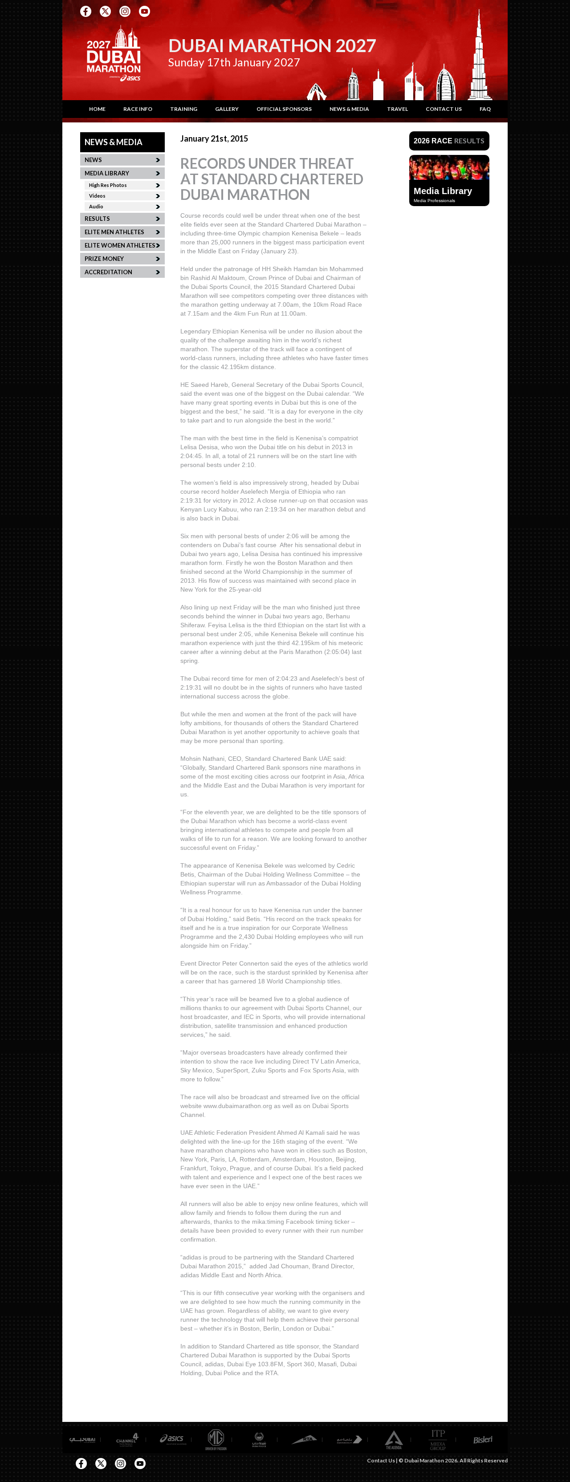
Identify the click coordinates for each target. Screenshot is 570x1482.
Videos (97, 196)
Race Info (137, 109)
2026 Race (449, 141)
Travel (397, 109)
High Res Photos (108, 185)
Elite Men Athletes (114, 231)
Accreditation (108, 272)
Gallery (227, 109)
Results (97, 218)
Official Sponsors (284, 109)
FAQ (485, 109)
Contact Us (444, 109)
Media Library (107, 173)
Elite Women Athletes (120, 245)
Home (97, 109)
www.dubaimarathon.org (238, 1105)
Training (183, 109)
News (93, 159)
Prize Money (104, 258)
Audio (96, 206)
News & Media (349, 109)
